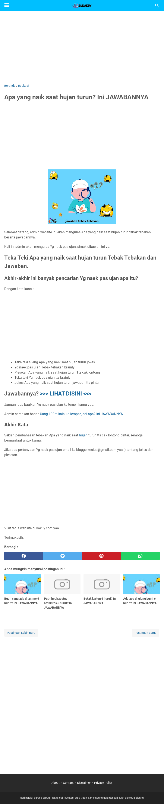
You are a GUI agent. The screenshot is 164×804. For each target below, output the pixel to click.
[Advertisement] (82, 47)
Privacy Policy (103, 782)
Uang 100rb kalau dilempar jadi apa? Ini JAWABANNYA (81, 414)
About (55, 782)
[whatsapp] (140, 556)
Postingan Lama (146, 632)
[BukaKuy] (82, 5)
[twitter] (62, 556)
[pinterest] (101, 556)
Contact (68, 782)
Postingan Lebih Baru (21, 632)
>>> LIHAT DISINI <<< (66, 393)
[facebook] (23, 556)
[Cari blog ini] (157, 5)
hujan (83, 435)
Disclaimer (84, 782)
